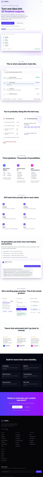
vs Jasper (17, 443)
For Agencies (17, 438)
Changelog (31, 443)
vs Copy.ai (17, 445)
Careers (2, 456)
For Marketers (17, 436)
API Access (3, 443)
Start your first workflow (7, 23)
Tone (17, 306)
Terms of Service (4, 460)
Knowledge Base (32, 438)
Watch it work (20, 23)
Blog (30, 436)
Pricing (2, 447)
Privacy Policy (3, 462)
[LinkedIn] (7, 431)
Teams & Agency (4, 445)
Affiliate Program (32, 445)
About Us (2, 452)
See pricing (27, 408)
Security (2, 458)
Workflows (3, 438)
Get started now (17, 408)
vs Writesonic (17, 447)
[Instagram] (5, 431)
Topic (17, 302)
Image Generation (4, 441)
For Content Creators (19, 441)
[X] (2, 431)
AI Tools (2, 436)
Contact (2, 454)
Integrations (32, 441)
